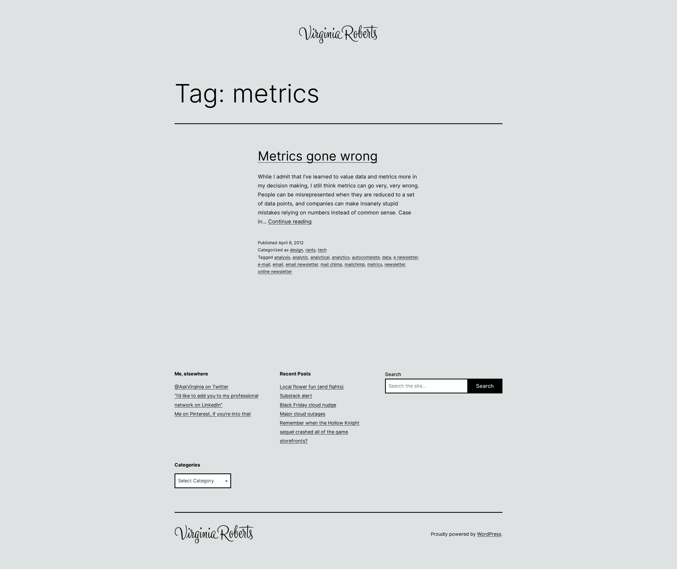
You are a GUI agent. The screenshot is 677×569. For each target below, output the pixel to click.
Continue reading (290, 221)
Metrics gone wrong (318, 156)
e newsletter (406, 257)
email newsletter (302, 264)
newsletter (395, 264)
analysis (282, 257)
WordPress (489, 534)
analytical (320, 257)
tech (322, 249)
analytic (300, 257)
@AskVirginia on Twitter (201, 386)
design (296, 249)
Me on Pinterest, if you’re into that (213, 414)
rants (310, 249)
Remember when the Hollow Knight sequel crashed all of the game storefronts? (319, 432)
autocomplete (366, 257)
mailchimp (355, 264)
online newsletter (275, 271)
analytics (341, 257)
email (278, 264)
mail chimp (331, 264)
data (386, 257)
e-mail (264, 264)
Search (393, 374)
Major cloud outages (302, 414)
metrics (374, 264)
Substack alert (296, 395)
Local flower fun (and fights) (312, 386)
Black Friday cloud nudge (308, 405)
